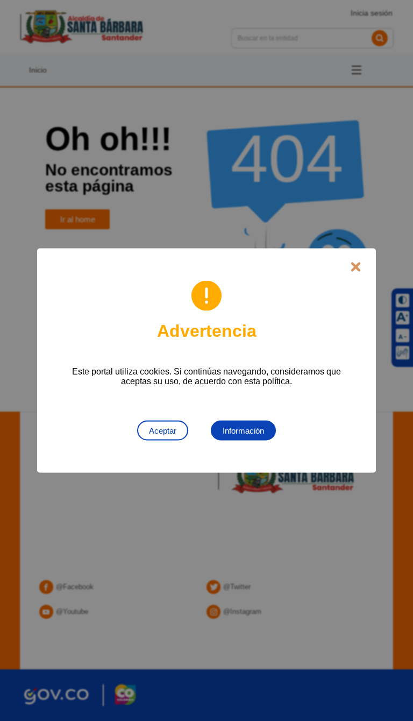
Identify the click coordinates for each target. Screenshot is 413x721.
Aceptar (162, 430)
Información (243, 430)
